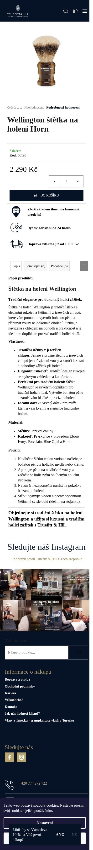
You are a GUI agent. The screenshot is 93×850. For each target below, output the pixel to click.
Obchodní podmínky (20, 686)
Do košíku (50, 195)
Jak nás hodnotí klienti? (22, 713)
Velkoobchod (14, 700)
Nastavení (45, 823)
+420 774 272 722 (33, 783)
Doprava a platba (17, 679)
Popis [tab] (16, 266)
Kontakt (11, 707)
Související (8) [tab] (35, 266)
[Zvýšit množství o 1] (77, 181)
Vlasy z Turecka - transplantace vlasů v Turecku (39, 720)
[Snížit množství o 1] (54, 181)
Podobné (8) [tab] (59, 266)
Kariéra (10, 693)
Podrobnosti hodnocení (63, 107)
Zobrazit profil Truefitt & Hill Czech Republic (47, 559)
